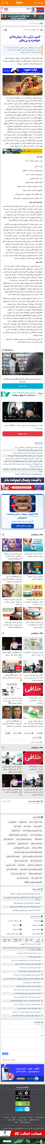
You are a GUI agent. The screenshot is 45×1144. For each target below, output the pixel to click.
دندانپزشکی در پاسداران (34, 865)
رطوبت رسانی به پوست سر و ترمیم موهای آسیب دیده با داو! (23, 461)
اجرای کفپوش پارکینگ (35, 873)
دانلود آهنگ (38, 839)
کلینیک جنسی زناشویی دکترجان (32, 856)
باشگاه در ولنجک (37, 848)
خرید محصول (22, 433)
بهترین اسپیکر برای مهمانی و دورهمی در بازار (28, 447)
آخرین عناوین (38, 940)
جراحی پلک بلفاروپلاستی (21, 848)
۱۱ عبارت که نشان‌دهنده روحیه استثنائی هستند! (28, 993)
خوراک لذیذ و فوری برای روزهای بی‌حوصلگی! (26, 910)
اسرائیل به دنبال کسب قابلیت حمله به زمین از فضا (27, 990)
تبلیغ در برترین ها (22, 1120)
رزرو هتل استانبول (36, 843)
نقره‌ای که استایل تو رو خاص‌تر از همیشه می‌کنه (27, 453)
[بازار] (22, 1104)
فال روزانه (16, 929)
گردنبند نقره (17, 826)
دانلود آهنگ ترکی (12, 869)
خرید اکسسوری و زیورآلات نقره (32, 830)
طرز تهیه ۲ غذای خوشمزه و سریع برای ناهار (27, 903)
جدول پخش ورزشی (13, 934)
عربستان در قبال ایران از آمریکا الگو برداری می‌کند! (27, 997)
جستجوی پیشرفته (25, 1122)
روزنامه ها (37, 921)
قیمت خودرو (36, 925)
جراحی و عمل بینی (22, 878)
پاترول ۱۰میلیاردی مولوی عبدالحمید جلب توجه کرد (26, 975)
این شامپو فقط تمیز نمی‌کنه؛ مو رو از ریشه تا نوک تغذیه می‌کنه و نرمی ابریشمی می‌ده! (22, 465)
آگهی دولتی (11, 1120)
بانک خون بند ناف (36, 878)
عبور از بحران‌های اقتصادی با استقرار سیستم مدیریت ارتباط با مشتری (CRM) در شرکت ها (22, 949)
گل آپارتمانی (11, 843)
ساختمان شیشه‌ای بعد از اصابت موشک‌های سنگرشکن (25, 1001)
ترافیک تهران (36, 929)
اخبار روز (30, 1117)
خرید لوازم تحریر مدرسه (18, 873)
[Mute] (7, 373)
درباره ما (14, 1117)
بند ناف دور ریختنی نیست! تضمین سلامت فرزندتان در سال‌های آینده (23, 470)
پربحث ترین (5, 940)
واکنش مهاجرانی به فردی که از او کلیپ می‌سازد (27, 1005)
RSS (16, 1122)
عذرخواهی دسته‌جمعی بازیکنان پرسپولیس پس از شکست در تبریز (22, 979)
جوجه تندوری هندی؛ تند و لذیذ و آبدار (30, 968)
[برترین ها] (19, 3)
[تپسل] (3, 350)
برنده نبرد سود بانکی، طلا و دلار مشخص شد (29, 953)
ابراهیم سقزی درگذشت (34, 957)
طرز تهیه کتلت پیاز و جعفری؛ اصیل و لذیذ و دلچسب (26, 1012)
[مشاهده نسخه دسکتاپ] (2, 2)
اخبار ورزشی (22, 1117)
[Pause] (4, 373)
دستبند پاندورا (16, 830)
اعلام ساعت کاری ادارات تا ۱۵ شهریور (31, 944)
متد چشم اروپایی (23, 843)
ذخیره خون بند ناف (36, 861)
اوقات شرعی (36, 934)
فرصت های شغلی (34, 1120)
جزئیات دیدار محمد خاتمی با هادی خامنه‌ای (29, 986)
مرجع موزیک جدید (36, 835)
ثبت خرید (22, 386)
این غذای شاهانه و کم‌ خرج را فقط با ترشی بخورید (25, 907)
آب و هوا (16, 925)
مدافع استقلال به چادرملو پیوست (31, 983)
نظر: (41, 1035)
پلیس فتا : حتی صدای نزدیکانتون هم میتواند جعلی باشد (25, 456)
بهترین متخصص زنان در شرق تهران (31, 869)
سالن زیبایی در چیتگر (21, 861)
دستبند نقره (27, 826)
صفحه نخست (40, 1117)
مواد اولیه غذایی (8, 839)
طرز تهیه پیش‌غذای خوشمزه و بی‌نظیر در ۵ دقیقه (25, 894)
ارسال (5, 1054)
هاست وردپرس (10, 865)
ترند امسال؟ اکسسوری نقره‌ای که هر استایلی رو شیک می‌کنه (23, 458)
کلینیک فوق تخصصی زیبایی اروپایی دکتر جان (28, 852)
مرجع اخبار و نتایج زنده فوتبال (18, 835)
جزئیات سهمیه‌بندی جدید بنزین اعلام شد (29, 971)
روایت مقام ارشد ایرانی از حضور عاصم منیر (29, 1008)
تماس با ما (6, 1117)
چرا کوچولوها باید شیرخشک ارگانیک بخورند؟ (28, 474)
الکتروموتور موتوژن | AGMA (33, 882)
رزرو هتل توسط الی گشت (24, 839)
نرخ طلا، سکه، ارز (13, 921)
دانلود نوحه (21, 865)
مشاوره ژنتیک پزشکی (13, 856)
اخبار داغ (26, 940)
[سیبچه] (22, 1093)
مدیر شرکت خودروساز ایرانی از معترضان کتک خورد (26, 1016)
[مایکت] (22, 1109)
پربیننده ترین (15, 940)
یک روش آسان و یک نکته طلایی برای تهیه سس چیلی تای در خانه (22, 898)
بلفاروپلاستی (12, 822)
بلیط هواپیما (23, 822)
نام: (42, 1026)
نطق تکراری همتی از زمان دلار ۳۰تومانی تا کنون (28, 964)
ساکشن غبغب (38, 826)
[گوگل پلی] (22, 1098)
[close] (1, 1129)
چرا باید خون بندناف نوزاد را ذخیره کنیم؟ (30, 450)
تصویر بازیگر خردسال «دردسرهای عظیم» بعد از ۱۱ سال (26, 960)
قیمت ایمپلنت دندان (35, 822)
